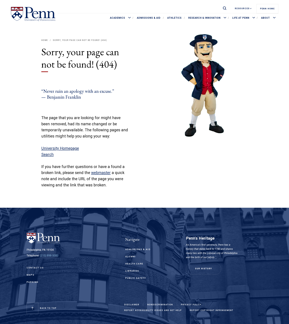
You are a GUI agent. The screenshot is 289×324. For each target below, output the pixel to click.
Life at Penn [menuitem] (240, 18)
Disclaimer (131, 304)
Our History (203, 268)
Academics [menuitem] (117, 18)
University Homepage (60, 148)
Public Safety (135, 278)
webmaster (101, 173)
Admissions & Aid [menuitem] (149, 18)
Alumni (130, 256)
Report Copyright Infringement (211, 310)
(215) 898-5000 (49, 255)
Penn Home (267, 9)
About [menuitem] (265, 18)
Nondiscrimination (160, 304)
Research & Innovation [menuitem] (204, 18)
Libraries (132, 271)
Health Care (134, 263)
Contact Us (35, 267)
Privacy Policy (191, 304)
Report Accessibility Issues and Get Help (153, 310)
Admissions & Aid (138, 249)
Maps (30, 275)
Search (47, 154)
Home (44, 40)
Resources (242, 8)
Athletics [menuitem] (174, 18)
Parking (32, 282)
